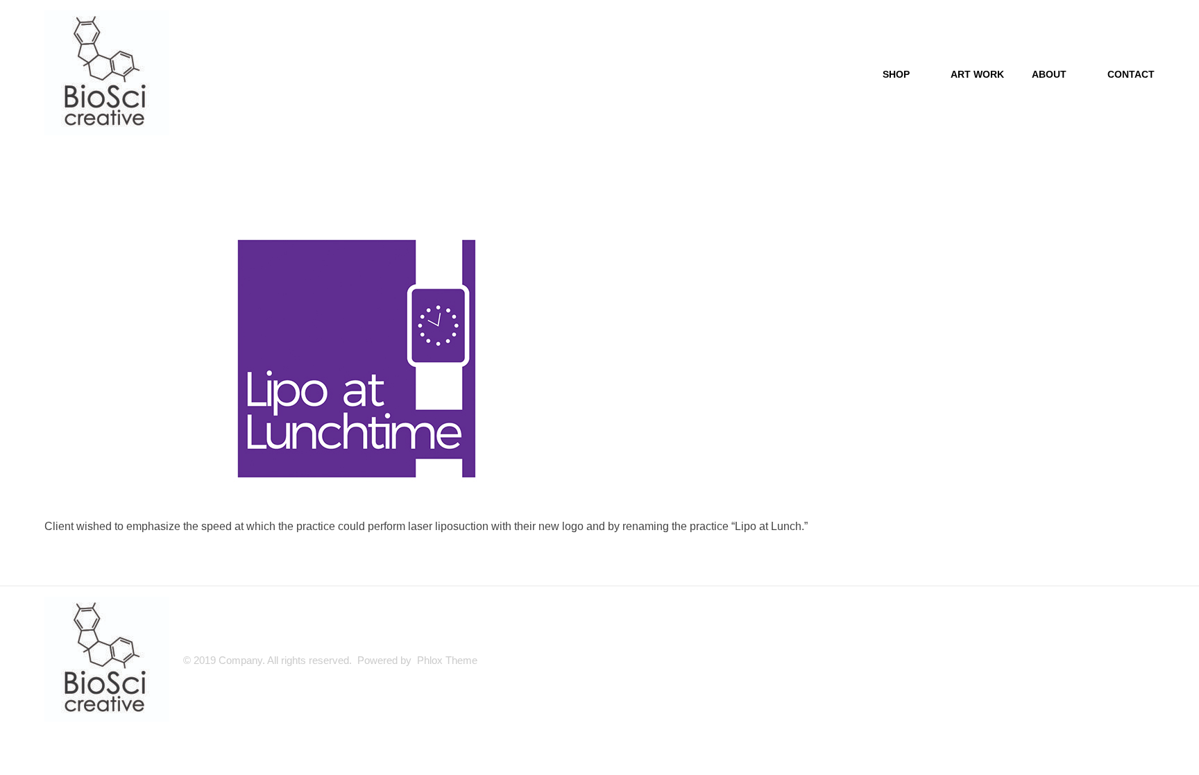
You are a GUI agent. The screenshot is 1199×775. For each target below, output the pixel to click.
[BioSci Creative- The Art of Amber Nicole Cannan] (106, 72)
